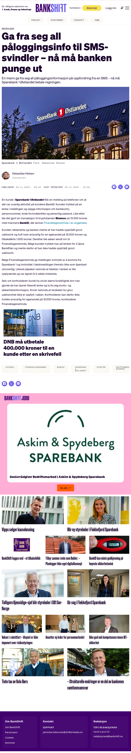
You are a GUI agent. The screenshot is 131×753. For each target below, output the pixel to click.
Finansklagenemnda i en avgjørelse (65, 223)
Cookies (9, 737)
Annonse (10, 742)
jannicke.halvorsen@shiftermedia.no (63, 732)
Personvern (11, 732)
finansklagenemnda (35, 367)
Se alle (64, 488)
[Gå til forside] (51, 8)
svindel (10, 367)
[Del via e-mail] (126, 187)
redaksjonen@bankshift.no (108, 736)
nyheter (101, 367)
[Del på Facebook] (114, 187)
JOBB (97, 20)
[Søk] (122, 8)
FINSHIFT (79, 20)
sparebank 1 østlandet (80, 369)
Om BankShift (12, 727)
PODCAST (35, 20)
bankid (61, 367)
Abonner (91, 8)
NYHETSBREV (57, 20)
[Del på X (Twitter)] (120, 187)
